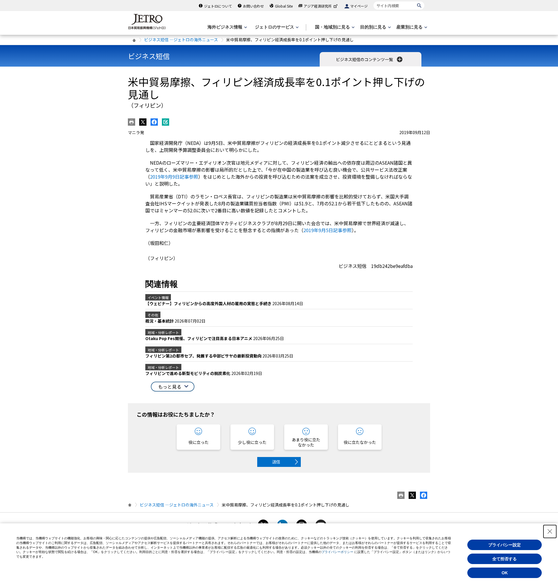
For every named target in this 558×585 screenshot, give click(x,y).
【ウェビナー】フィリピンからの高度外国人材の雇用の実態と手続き (208, 303)
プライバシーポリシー (337, 552)
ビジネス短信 (149, 56)
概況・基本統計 (160, 321)
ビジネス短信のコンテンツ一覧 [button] (365, 59)
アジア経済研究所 (318, 5)
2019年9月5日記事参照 (327, 230)
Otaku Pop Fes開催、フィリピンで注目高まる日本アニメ (199, 338)
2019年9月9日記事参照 (174, 176)
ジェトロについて (218, 5)
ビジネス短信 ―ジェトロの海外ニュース (181, 39)
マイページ (359, 5)
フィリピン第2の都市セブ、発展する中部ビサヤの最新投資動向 (203, 356)
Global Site (284, 5)
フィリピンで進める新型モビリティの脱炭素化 (188, 373)
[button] (172, 387)
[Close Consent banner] (549, 531)
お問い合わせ (253, 5)
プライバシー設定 (504, 545)
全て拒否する (504, 558)
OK (505, 572)
